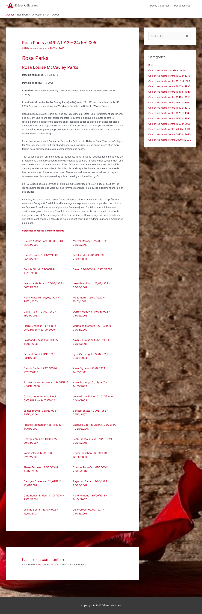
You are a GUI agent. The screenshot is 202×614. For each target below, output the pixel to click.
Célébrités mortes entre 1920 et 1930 (169, 86)
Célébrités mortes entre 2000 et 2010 (43, 48)
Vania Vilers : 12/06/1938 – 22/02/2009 (39, 455)
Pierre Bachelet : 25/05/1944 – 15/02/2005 (42, 469)
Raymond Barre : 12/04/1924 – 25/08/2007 (91, 483)
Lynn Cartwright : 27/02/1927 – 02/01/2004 (91, 356)
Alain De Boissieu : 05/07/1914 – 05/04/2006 (92, 341)
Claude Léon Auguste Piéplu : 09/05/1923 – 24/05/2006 (41, 398)
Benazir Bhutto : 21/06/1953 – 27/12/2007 (90, 412)
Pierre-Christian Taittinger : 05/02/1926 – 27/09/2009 (40, 327)
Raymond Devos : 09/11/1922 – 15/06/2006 (42, 341)
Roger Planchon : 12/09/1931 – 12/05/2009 (91, 455)
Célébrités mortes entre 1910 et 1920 (169, 81)
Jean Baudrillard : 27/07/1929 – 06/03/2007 (91, 285)
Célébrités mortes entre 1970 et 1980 (169, 113)
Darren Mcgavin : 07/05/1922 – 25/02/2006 (91, 313)
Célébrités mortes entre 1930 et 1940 (169, 91)
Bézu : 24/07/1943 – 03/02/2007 (92, 269)
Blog (150, 65)
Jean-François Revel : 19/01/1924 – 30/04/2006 (93, 440)
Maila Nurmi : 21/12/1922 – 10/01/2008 (88, 299)
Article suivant (129, 538)
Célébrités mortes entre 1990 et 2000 (169, 123)
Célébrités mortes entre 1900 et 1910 (169, 75)
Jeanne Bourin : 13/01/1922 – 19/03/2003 (41, 511)
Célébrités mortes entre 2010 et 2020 (169, 134)
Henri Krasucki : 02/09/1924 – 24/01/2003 (41, 299)
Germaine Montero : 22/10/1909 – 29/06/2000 (93, 327)
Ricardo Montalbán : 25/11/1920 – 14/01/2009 (44, 426)
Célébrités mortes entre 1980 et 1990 (169, 118)
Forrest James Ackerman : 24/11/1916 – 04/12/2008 (46, 384)
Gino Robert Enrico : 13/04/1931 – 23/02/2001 (44, 497)
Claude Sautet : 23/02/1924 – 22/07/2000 (41, 370)
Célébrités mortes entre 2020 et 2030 (169, 139)
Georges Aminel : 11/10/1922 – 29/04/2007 (41, 440)
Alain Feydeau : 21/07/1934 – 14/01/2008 (90, 370)
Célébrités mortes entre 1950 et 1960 (169, 102)
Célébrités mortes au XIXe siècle (166, 70)
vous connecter (44, 564)
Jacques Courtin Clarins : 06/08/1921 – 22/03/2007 (95, 426)
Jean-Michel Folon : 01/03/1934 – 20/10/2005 (93, 398)
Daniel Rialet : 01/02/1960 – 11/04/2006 (40, 313)
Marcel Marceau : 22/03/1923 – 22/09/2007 (91, 242)
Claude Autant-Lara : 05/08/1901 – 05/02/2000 (44, 242)
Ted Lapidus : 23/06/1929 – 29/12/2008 (89, 257)
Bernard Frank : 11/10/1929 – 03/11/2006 (40, 356)
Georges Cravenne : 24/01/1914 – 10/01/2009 (43, 483)
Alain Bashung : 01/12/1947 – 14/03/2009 (90, 384)
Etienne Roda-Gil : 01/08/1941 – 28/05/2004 (91, 469)
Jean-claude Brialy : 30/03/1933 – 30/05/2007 (44, 285)
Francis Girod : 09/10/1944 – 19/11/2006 (41, 271)
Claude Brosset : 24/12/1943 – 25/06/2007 (42, 257)
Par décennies (182, 5)
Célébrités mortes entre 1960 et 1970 (169, 107)
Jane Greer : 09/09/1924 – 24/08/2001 (88, 511)
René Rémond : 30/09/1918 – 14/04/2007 (90, 497)
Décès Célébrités (159, 5)
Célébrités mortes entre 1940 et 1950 (169, 97)
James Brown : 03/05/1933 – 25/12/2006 (41, 412)
